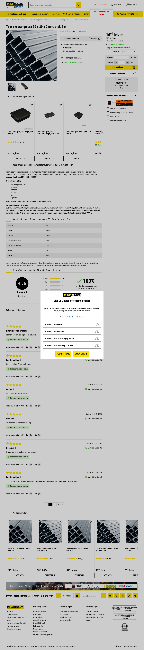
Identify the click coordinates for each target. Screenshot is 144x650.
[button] (53, 324)
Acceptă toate (81, 354)
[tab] (72, 324)
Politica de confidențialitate (75, 317)
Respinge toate (63, 354)
